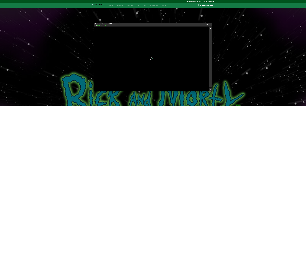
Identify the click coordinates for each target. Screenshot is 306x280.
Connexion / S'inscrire (206, 5)
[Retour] (210, 25)
